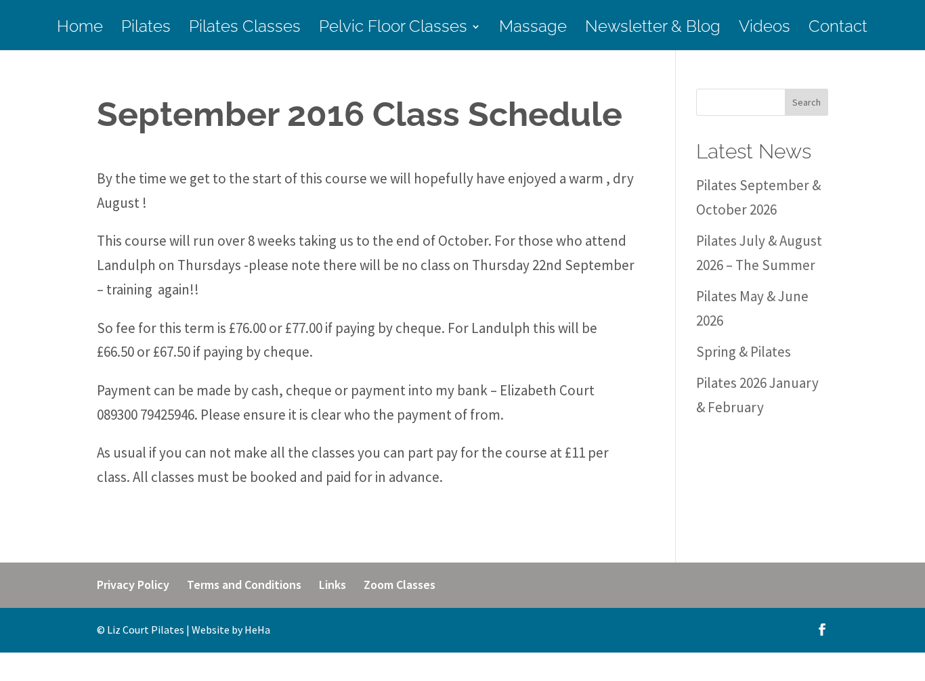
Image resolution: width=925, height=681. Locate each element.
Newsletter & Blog (652, 29)
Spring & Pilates (743, 352)
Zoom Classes (399, 584)
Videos (764, 29)
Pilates (146, 29)
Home (80, 29)
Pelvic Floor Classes (393, 29)
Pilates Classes (245, 29)
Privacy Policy (133, 584)
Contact (838, 29)
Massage (533, 29)
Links (332, 584)
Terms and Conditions (244, 584)
